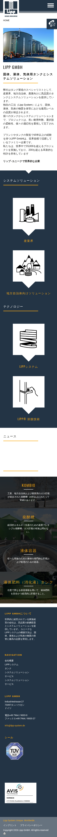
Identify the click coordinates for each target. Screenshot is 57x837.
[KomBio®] (28, 492)
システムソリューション (17, 672)
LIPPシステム (11, 664)
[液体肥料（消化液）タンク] (28, 587)
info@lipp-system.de (15, 725)
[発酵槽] (28, 524)
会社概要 (9, 660)
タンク (8, 668)
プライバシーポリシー (31, 825)
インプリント (9, 825)
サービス (9, 676)
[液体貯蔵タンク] (28, 556)
